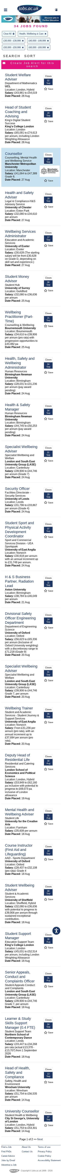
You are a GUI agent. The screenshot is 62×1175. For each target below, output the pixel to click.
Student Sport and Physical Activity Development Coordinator (19, 529)
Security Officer (17, 489)
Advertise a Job (8, 1165)
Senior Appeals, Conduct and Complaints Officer (20, 976)
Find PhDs (6, 1151)
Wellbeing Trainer (19, 708)
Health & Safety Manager (17, 407)
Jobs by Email (8, 1160)
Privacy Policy (45, 1151)
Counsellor (13, 154)
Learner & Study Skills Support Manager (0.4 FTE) (20, 1023)
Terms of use (44, 1147)
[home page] (29, 13)
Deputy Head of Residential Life (17, 757)
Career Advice (8, 1156)
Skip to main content (13, 2)
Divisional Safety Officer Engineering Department (20, 618)
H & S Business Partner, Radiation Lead (19, 581)
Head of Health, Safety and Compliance (17, 1072)
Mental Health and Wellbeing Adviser (19, 812)
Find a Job (6, 1147)
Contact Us (27, 1151)
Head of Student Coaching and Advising (18, 111)
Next (40, 1139)
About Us (26, 1147)
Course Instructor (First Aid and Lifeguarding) (18, 849)
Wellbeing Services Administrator (20, 233)
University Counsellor (22, 1111)
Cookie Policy (44, 1156)
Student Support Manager (18, 936)
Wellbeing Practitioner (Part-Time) (19, 316)
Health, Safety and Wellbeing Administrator (20, 362)
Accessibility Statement (49, 1160)
